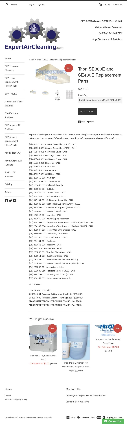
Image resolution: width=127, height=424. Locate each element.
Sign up (41, 5)
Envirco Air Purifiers (10, 174)
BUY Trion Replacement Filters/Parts (11, 82)
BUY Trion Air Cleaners (11, 68)
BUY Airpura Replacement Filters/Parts (11, 141)
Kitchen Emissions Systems (13, 104)
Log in (31, 5)
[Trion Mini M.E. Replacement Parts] (43, 338)
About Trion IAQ (13, 153)
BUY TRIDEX (11, 94)
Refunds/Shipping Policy (16, 399)
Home (8, 58)
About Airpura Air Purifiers (13, 163)
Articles (8, 192)
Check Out (118, 5)
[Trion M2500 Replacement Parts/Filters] (108, 330)
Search (8, 396)
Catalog (8, 184)
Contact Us (114, 421)
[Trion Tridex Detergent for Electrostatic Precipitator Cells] (76, 342)
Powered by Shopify (44, 417)
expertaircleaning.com (27, 417)
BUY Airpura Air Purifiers (13, 127)
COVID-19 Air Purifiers (11, 115)
